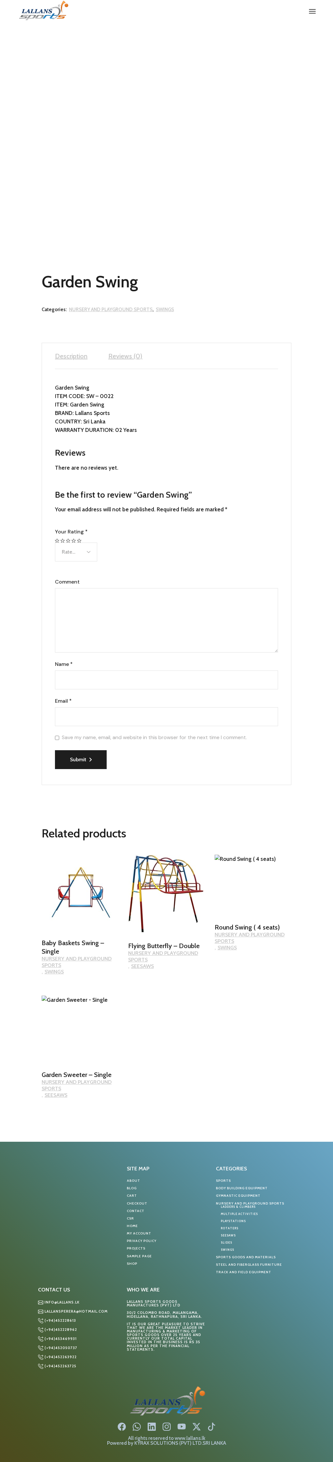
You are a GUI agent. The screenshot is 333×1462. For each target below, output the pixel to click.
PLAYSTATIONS (233, 1221)
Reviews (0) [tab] (125, 356)
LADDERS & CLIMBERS (238, 1206)
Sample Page (139, 1256)
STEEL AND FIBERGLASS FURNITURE (249, 1264)
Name (64, 664)
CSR (130, 1218)
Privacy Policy (141, 1241)
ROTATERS (229, 1228)
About (133, 1181)
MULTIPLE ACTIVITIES (239, 1214)
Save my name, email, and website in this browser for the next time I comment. (154, 737)
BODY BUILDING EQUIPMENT (242, 1188)
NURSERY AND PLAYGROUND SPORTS (111, 309)
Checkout (137, 1203)
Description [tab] (71, 356)
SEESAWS (142, 966)
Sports (223, 1181)
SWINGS (165, 309)
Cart (132, 1195)
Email (63, 701)
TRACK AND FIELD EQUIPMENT (243, 1272)
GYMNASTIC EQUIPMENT (238, 1195)
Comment (67, 582)
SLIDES (226, 1242)
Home (132, 1226)
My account (139, 1233)
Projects (136, 1248)
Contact (135, 1211)
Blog (132, 1188)
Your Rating (71, 532)
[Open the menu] (312, 11)
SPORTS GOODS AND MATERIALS (246, 1257)
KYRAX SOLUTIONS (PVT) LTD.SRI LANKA (180, 1443)
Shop (132, 1264)
